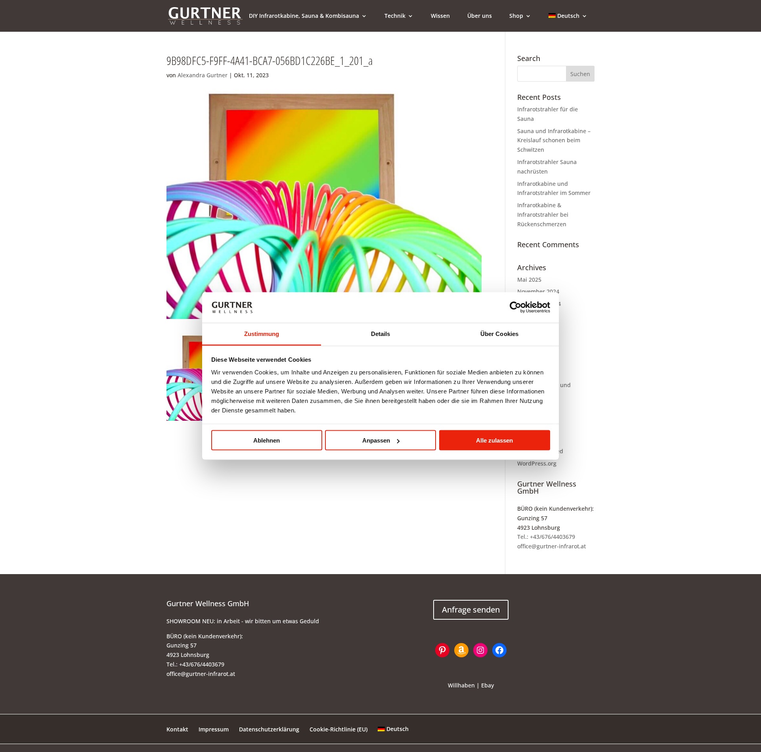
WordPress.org (536, 463)
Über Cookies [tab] (499, 333)
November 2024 (538, 291)
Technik (394, 16)
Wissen (440, 16)
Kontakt (177, 729)
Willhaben (461, 685)
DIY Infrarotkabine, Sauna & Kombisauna (304, 16)
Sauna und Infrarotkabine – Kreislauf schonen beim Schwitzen (554, 140)
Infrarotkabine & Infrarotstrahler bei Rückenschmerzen (542, 214)
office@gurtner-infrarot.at (551, 546)
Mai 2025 (529, 279)
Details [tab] (380, 333)
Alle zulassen (494, 440)
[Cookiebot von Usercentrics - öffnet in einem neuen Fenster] (515, 307)
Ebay (487, 685)
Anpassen (376, 440)
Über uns (479, 16)
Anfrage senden (471, 609)
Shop (516, 16)
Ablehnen (266, 440)
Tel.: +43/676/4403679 (546, 536)
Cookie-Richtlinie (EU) (338, 729)
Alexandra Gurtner (203, 75)
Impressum (214, 729)
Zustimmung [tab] (261, 333)
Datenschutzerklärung (269, 729)
